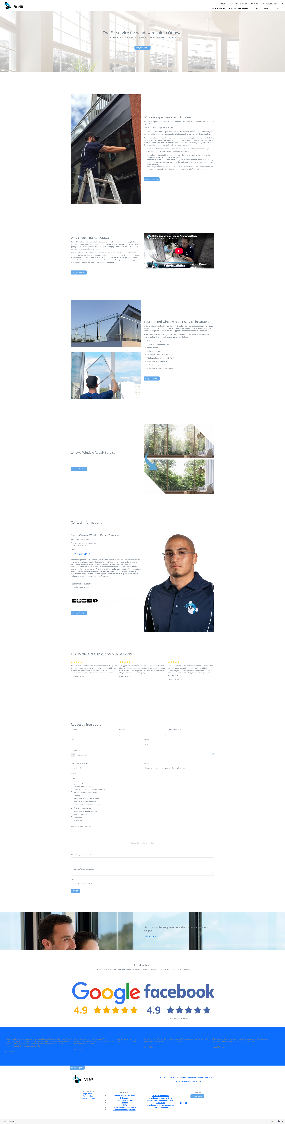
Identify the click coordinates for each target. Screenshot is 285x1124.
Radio (72, 879)
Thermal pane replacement (124, 1096)
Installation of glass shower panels (87, 799)
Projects (181, 1077)
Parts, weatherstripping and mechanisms (89, 789)
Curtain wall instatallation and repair (87, 805)
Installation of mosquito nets (124, 1110)
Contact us (176, 1081)
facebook (223, 4)
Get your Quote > (142, 48)
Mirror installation (80, 814)
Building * (147, 763)
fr (282, 4)
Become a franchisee (189, 1081)
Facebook (234, 4)
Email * (73, 740)
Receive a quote (272, 4)
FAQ (262, 4)
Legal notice (88, 1094)
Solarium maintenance (82, 808)
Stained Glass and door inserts (124, 1107)
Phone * (146, 740)
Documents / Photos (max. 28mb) (81, 826)
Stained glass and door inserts (85, 792)
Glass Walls (160, 1103)
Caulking (77, 795)
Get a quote (150, 936)
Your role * (74, 774)
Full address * (76, 750)
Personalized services (194, 1077)
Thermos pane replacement (84, 786)
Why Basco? (209, 1077)
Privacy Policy (88, 1096)
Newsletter (198, 1096)
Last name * (123, 729)
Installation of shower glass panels (160, 1105)
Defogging (78, 817)
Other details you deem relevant (81, 855)
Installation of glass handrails (85, 802)
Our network (172, 1077)
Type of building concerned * (80, 763)
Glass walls (78, 820)
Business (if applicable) (175, 729)
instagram (244, 4)
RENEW (124, 1105)
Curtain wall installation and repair (160, 1100)
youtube (255, 4)
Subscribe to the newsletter (83, 884)
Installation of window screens (85, 811)
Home (162, 1077)
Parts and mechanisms (124, 1100)
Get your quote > (151, 179)
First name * (74, 729)
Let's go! (75, 891)
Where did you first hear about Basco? (82, 869)
